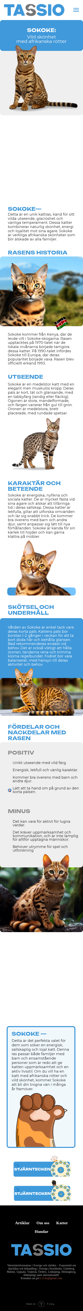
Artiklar (22, 1223)
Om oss (42, 1223)
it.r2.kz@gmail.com (50, 1278)
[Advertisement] (41, 164)
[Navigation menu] (76, 10)
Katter (62, 1223)
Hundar (41, 1231)
